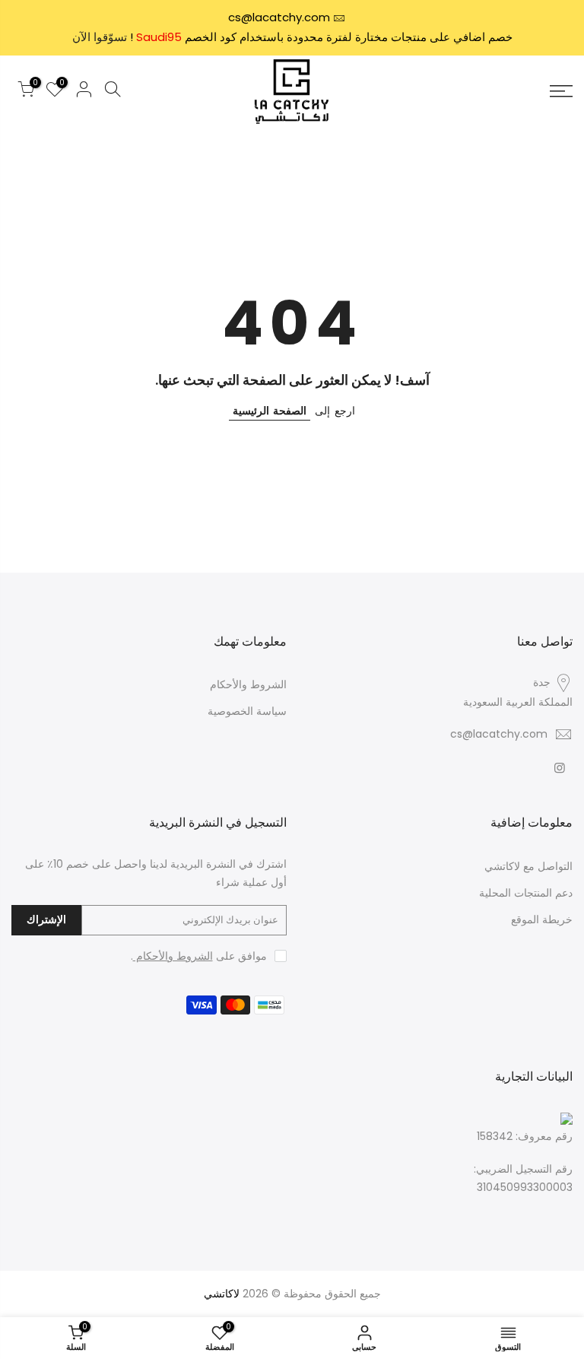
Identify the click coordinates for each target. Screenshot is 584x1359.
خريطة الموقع (542, 919)
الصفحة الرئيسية (269, 410)
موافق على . (199, 956)
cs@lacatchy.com (279, 17)
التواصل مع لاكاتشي (528, 866)
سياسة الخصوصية (247, 711)
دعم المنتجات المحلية (526, 892)
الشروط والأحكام (248, 684)
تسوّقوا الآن (99, 37)
